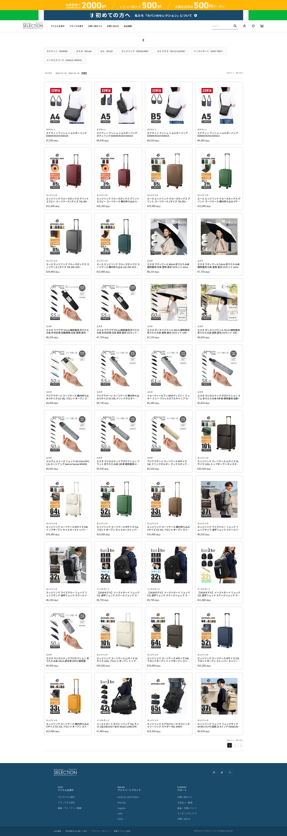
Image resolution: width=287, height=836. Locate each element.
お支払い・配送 (184, 802)
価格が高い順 (73, 73)
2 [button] (235, 745)
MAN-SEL (122, 802)
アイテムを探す (58, 26)
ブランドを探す (76, 26)
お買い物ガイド (95, 26)
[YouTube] (230, 772)
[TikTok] (222, 772)
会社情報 (128, 26)
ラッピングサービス (187, 813)
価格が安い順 (60, 73)
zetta (120, 813)
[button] (241, 745)
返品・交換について (187, 808)
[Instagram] (214, 772)
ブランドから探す (66, 802)
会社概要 (57, 831)
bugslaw (122, 808)
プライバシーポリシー (100, 831)
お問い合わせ (113, 26)
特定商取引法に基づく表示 (76, 831)
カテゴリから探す (66, 797)
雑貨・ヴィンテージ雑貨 (70, 808)
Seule (120, 818)
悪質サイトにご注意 (122, 831)
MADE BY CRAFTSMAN (128, 797)
